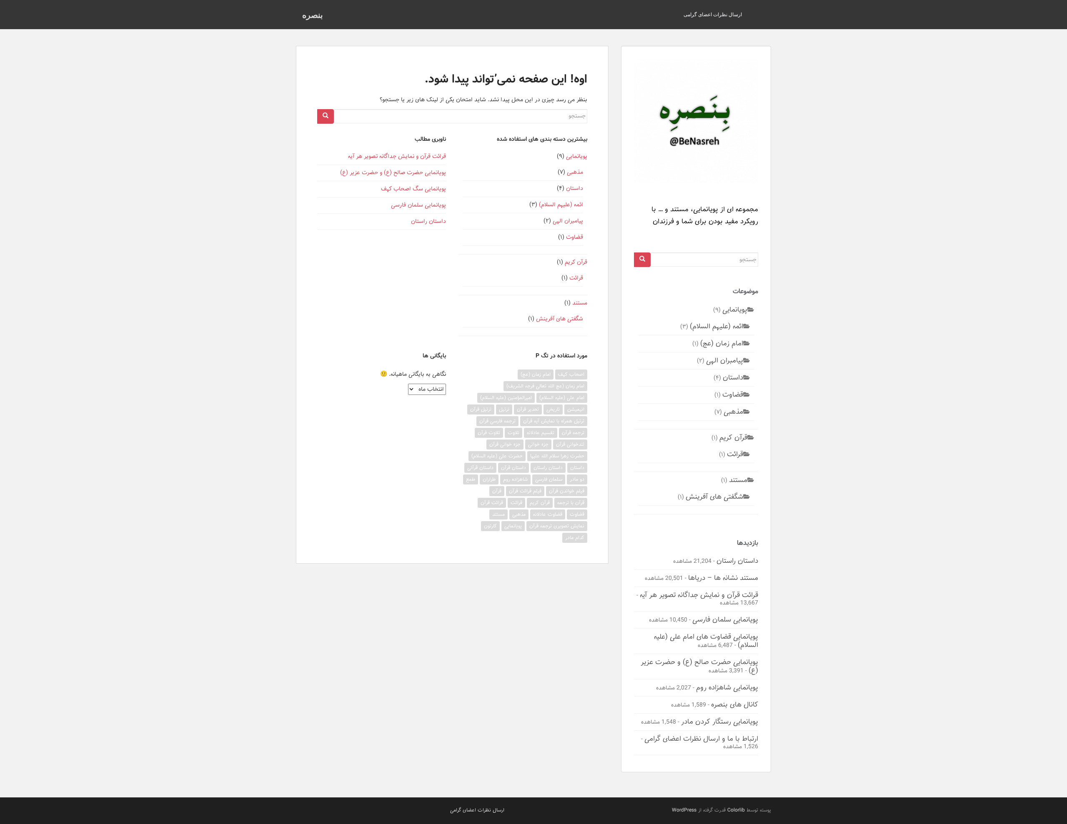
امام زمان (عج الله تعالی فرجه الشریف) (545, 386)
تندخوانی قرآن (570, 444)
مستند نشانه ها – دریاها (723, 578)
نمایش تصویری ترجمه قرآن (556, 526)
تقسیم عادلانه (540, 433)
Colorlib (736, 810)
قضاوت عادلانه (547, 514)
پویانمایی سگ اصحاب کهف (413, 189)
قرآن (496, 491)
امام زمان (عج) (536, 374)
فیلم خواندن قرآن (566, 491)
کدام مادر (574, 538)
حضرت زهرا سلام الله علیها (557, 456)
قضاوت (574, 237)
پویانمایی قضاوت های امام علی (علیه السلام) (706, 641)
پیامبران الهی (568, 221)
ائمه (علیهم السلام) (561, 205)
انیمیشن (575, 409)
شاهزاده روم (515, 479)
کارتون (490, 526)
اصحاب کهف (571, 374)
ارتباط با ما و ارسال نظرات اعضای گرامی (701, 738)
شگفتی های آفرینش (559, 319)
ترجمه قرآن (573, 433)
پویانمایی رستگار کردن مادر (719, 721)
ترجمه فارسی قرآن (497, 421)
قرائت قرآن (492, 503)
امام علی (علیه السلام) (561, 398)
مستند (579, 303)
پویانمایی (576, 156)
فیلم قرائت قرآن (525, 491)
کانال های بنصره (734, 704)
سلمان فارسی (548, 479)
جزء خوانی (538, 444)
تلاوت (513, 433)
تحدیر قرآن (528, 409)
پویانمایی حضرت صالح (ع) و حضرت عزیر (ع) (393, 172)
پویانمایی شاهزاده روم (727, 687)
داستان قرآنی (480, 468)
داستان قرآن (513, 468)
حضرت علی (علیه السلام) (497, 456)
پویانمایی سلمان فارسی (418, 205)
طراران (489, 479)
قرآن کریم (576, 262)
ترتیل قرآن (480, 409)
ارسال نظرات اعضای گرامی (713, 14)
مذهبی (575, 172)
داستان (574, 188)
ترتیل (504, 409)
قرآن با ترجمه (570, 503)
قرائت (576, 278)
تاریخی (553, 409)
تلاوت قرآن (489, 433)
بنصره (312, 14)
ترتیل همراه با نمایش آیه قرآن (553, 421)
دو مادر (577, 479)
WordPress (684, 810)
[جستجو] (325, 116)
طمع (470, 479)
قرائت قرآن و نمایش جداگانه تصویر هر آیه (397, 156)
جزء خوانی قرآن (505, 444)
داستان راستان (428, 221)
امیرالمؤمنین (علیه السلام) (506, 398)
